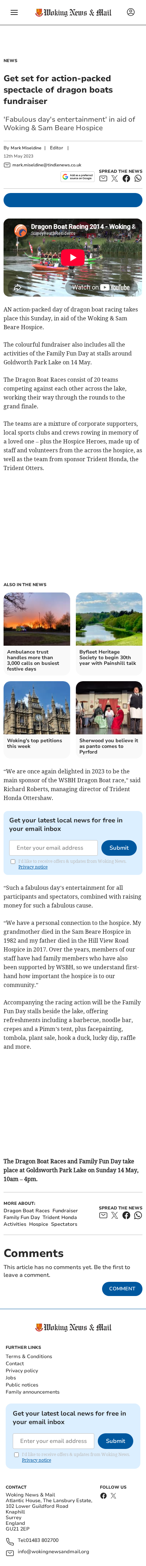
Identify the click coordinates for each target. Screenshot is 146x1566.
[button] (14, 12)
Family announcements (33, 1392)
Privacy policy (22, 1370)
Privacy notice (32, 867)
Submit (119, 848)
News (10, 61)
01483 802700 (42, 1541)
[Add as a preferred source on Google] (77, 176)
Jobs (11, 1377)
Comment (122, 1288)
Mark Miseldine (26, 148)
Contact (15, 1363)
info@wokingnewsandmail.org (53, 1552)
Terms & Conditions (29, 1356)
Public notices (22, 1385)
